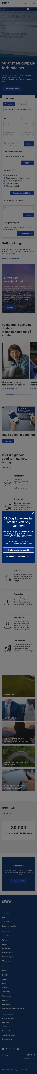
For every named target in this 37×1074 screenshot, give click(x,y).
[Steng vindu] (32, 513)
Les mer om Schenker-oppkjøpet (17, 556)
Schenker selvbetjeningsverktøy (18, 550)
